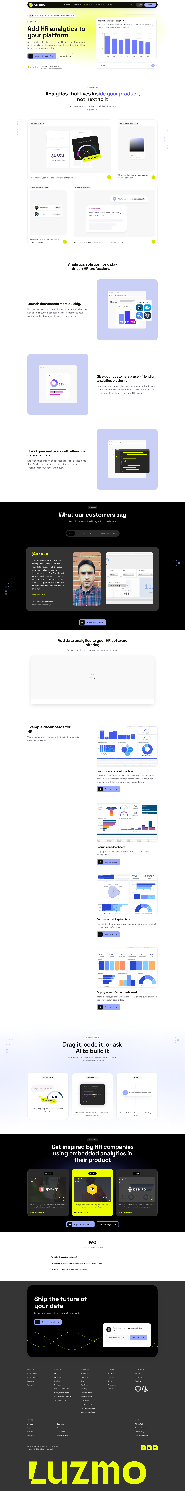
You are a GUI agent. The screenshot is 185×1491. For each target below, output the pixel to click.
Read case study (39, 594)
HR (55, 1373)
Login (140, 5)
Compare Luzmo (86, 1404)
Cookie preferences (141, 1436)
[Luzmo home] (38, 5)
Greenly (30, 1428)
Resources (98, 5)
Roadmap (84, 1385)
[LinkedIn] (149, 1447)
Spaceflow (60, 1424)
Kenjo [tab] (71, 533)
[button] (92, 98)
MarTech (57, 1381)
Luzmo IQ (30, 1381)
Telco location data (60, 1400)
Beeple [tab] (92, 533)
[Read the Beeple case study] (92, 1192)
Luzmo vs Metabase (88, 1412)
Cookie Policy (139, 1432)
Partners (111, 1377)
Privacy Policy (139, 1424)
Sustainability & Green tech (63, 1396)
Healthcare (58, 1377)
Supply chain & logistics (62, 1393)
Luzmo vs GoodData (88, 1408)
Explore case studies (108, 533)
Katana (59, 1428)
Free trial (149, 5)
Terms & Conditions (141, 1428)
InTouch (30, 1432)
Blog (82, 1381)
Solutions (87, 5)
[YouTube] (155, 1447)
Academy (84, 1373)
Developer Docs (86, 1393)
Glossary (84, 1389)
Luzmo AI (67, 5)
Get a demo (139, 1377)
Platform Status (86, 1396)
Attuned (30, 1424)
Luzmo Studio (32, 1373)
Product (76, 5)
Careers (111, 1389)
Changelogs (85, 1400)
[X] (143, 1447)
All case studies (62, 1436)
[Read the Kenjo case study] (136, 1192)
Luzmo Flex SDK (32, 1377)
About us (111, 1373)
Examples (84, 1377)
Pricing (109, 5)
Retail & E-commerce (61, 1389)
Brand (110, 1381)
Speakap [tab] (81, 533)
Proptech (57, 1385)
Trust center (112, 1385)
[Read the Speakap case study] (48, 1192)
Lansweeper (61, 1432)
